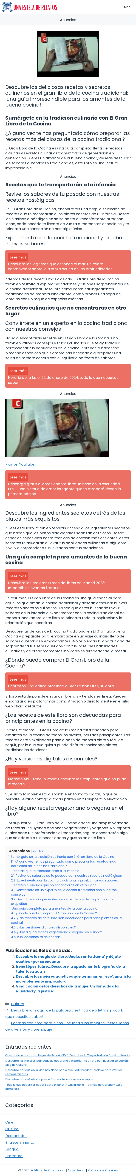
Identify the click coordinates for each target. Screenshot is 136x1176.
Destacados (16, 1135)
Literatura (14, 1155)
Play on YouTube (20, 464)
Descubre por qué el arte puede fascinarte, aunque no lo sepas (49, 1079)
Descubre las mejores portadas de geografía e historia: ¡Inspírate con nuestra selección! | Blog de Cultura (67, 1063)
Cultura (17, 1003)
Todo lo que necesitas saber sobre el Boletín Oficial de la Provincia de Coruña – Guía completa (63, 1087)
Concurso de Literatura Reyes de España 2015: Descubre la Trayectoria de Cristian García (67, 1055)
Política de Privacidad (47, 1170)
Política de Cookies (103, 1170)
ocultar (38, 851)
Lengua (12, 1149)
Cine (9, 1122)
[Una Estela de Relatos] (29, 7)
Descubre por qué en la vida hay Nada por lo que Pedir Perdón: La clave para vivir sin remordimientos (63, 1072)
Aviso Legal (76, 1170)
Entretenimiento (19, 1142)
